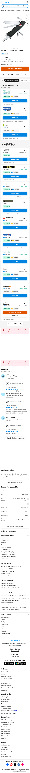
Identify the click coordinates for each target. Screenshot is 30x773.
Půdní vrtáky (4, 538)
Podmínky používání (6, 676)
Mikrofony (3, 543)
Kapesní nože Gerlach (6, 576)
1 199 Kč (24, 92)
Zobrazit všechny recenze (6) (15, 438)
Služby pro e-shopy (6, 724)
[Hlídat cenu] (27, 19)
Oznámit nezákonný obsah (8, 688)
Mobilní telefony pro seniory (8, 554)
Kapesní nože (3, 10)
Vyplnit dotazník (15, 656)
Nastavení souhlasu (6, 706)
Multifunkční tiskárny (6, 547)
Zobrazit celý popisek (15, 482)
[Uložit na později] (27, 24)
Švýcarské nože (10, 379)
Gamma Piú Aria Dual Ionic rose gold (10, 610)
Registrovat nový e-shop (7, 722)
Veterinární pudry (5, 549)
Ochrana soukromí (6, 708)
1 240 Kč (24, 304)
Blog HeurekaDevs (6, 686)
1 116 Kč (24, 184)
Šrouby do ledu (5, 540)
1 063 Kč (24, 150)
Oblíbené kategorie (7, 535)
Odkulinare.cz (9, 397)
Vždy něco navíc (5, 64)
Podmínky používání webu (19, 771)
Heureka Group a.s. (19, 769)
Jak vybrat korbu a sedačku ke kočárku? (11, 588)
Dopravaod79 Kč (23, 220)
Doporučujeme (6, 614)
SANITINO (8, 421)
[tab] (9, 75)
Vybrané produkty (7, 593)
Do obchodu (15, 101)
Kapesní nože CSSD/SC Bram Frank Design (12, 566)
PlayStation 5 (4, 624)
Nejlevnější (24, 80)
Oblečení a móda (5, 633)
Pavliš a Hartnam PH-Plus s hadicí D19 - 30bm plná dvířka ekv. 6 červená (15, 596)
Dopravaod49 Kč (23, 306)
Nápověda (3, 738)
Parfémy (3, 620)
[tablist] (15, 75)
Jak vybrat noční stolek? (7, 583)
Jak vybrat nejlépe (7, 581)
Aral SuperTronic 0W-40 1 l (7, 603)
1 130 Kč (24, 202)
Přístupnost (4, 690)
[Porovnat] (27, 13)
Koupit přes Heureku (15, 312)
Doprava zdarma (23, 94)
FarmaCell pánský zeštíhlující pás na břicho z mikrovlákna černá (15, 607)
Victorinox (26, 491)
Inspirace (3, 754)
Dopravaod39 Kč (23, 111)
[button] (9, 75)
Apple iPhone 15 (5, 617)
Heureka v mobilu (5, 699)
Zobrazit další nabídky (15, 324)
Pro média (3, 681)
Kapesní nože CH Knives (7, 571)
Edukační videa (5, 736)
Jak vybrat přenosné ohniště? (8, 586)
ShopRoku (4, 747)
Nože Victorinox (11, 10)
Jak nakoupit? (4, 697)
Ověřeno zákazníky (6, 745)
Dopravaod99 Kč (23, 271)
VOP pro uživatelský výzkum (8, 713)
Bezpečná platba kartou (7, 711)
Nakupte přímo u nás (6, 704)
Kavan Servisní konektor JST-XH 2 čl (10, 605)
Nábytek (3, 631)
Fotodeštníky (4, 545)
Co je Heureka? (5, 672)
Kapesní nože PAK (6, 573)
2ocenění (16, 114)
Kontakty (3, 674)
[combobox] (15, 6)
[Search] (3, 75)
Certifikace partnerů (6, 752)
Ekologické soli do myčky (7, 552)
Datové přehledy (5, 731)
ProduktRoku (4, 750)
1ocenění (15, 97)
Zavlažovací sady (5, 559)
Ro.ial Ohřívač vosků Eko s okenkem (10, 600)
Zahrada (3, 629)
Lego (2, 626)
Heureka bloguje (5, 683)
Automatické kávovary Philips (8, 556)
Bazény (3, 622)
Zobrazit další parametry (15, 527)
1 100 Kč (24, 167)
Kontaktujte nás (15, 651)
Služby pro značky (5, 729)
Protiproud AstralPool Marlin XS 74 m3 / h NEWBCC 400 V (15, 598)
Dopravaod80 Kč (23, 152)
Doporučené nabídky (12, 80)
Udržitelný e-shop (6, 756)
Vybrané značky (6, 564)
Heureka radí (4, 701)
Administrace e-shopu (7, 720)
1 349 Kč (24, 127)
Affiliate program (5, 734)
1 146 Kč (24, 218)
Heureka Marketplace (6, 727)
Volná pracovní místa (6, 679)
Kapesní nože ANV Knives (7, 569)
